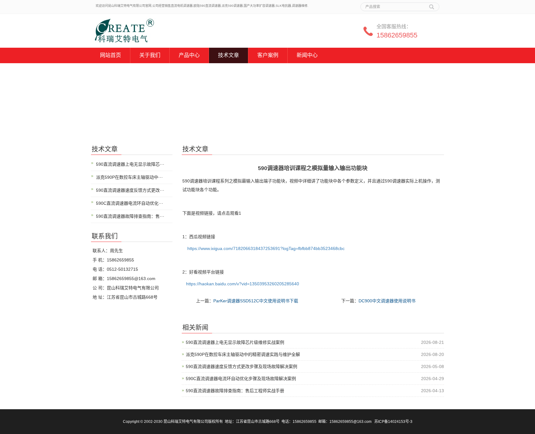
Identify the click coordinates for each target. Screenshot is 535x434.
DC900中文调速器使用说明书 (387, 300)
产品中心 (189, 55)
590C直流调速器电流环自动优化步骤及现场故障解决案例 (241, 378)
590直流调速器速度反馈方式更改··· (130, 190)
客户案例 (267, 55)
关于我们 (149, 55)
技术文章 (228, 55)
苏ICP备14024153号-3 (393, 421)
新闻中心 (307, 55)
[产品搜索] (431, 5)
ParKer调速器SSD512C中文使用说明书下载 (255, 300)
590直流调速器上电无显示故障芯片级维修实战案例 (235, 342)
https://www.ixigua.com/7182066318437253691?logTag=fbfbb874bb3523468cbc (266, 248)
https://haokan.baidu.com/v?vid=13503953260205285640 (242, 283)
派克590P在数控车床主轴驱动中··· (129, 177)
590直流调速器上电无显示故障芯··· (130, 164)
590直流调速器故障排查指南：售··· (130, 216)
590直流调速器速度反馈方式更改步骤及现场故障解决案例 (241, 366)
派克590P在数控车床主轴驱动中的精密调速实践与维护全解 (243, 354)
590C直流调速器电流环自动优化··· (129, 203)
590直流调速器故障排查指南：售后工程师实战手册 (235, 390)
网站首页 (110, 55)
